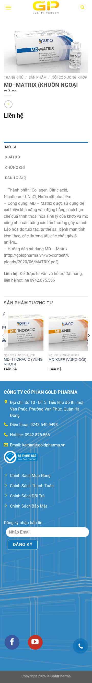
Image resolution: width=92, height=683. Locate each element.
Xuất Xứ (12, 157)
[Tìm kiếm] (82, 8)
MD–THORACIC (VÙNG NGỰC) (23, 362)
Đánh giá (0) (15, 178)
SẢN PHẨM (38, 77)
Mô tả (10, 147)
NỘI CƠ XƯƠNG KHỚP (69, 77)
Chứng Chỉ (15, 168)
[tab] (46, 147)
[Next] (88, 345)
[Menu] (8, 7)
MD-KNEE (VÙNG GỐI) (67, 360)
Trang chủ (14, 77)
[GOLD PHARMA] (46, 7)
